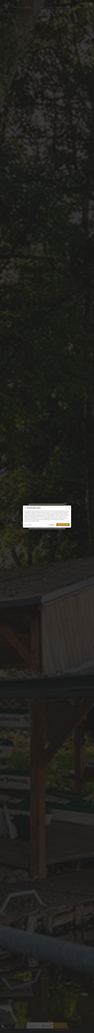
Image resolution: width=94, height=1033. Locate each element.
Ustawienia (51, 524)
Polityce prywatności (41, 513)
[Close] (69, 508)
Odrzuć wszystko (28, 524)
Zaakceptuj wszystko (63, 524)
